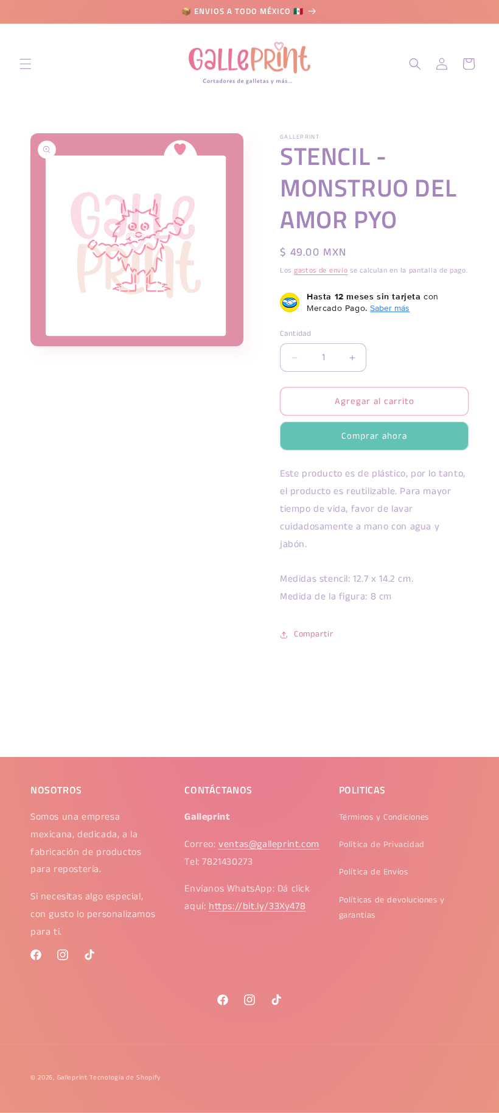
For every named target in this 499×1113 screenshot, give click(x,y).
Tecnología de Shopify (125, 1078)
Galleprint (72, 1078)
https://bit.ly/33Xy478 (257, 906)
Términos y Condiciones (384, 817)
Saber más (390, 308)
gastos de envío (321, 270)
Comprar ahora (374, 436)
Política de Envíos (373, 872)
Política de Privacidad (382, 845)
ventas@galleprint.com (268, 844)
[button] (25, 64)
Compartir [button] (313, 634)
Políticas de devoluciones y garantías (392, 907)
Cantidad (295, 334)
